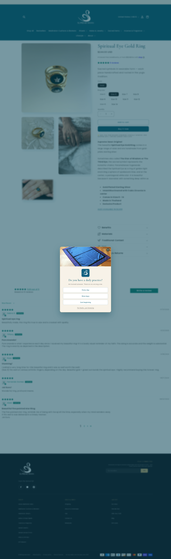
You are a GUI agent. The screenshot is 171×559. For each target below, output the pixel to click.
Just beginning (85, 302)
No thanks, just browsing (85, 308)
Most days (85, 296)
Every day (85, 290)
